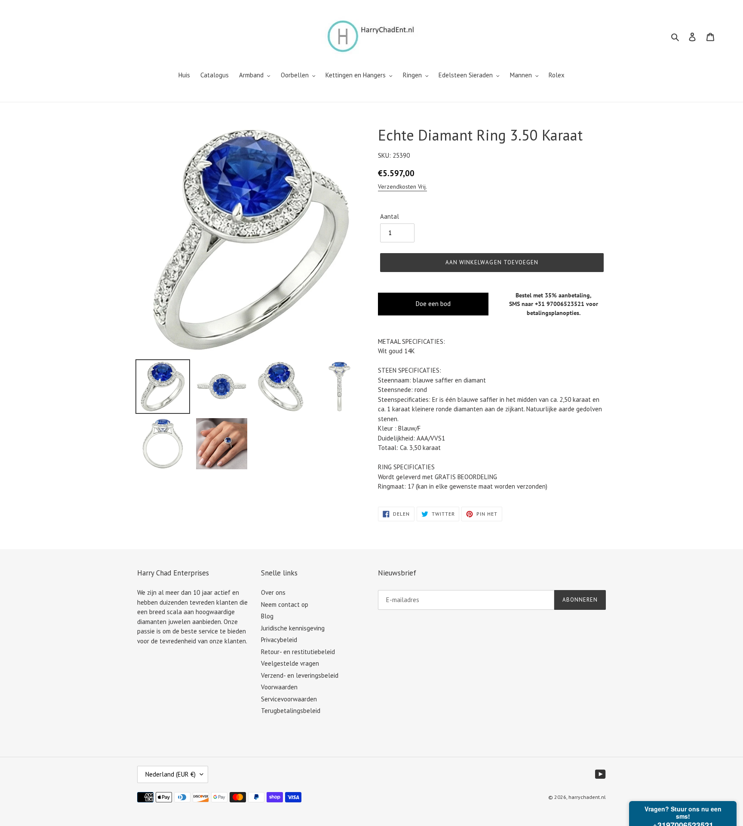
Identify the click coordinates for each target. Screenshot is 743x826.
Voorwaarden (279, 687)
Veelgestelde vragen (290, 663)
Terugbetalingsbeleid (290, 711)
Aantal (389, 216)
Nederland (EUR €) (170, 774)
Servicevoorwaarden (289, 699)
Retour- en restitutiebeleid (298, 652)
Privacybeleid (279, 640)
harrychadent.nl (587, 797)
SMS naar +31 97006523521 (546, 304)
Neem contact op (284, 604)
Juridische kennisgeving (293, 628)
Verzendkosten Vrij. (402, 186)
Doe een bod (433, 304)
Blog (267, 616)
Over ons (273, 592)
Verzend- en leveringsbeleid (299, 675)
